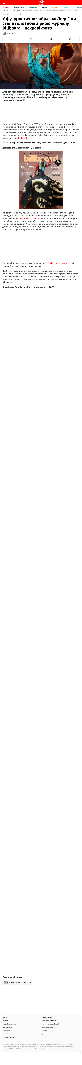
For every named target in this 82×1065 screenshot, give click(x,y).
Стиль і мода (16, 10)
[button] (11, 39)
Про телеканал (7, 1027)
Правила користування (49, 1021)
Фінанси (55, 7)
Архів (43, 1034)
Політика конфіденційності (50, 1024)
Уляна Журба (11, 34)
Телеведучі (6, 1030)
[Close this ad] (80, 1052)
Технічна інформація (48, 1027)
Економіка (33, 7)
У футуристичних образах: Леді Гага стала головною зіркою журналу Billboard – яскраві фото (51, 10)
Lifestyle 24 (6, 10)
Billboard (22, 138)
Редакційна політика (9, 1024)
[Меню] (4, 3)
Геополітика (19, 7)
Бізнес (44, 7)
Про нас (5, 1017)
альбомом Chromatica (28, 218)
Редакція (5, 1021)
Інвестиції (67, 7)
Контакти (44, 1030)
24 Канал (6, 7)
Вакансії (5, 1034)
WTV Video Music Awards (57, 263)
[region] (41, 1060)
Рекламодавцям (47, 1017)
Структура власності (9, 1037)
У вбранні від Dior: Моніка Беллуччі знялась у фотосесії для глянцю (42, 142)
